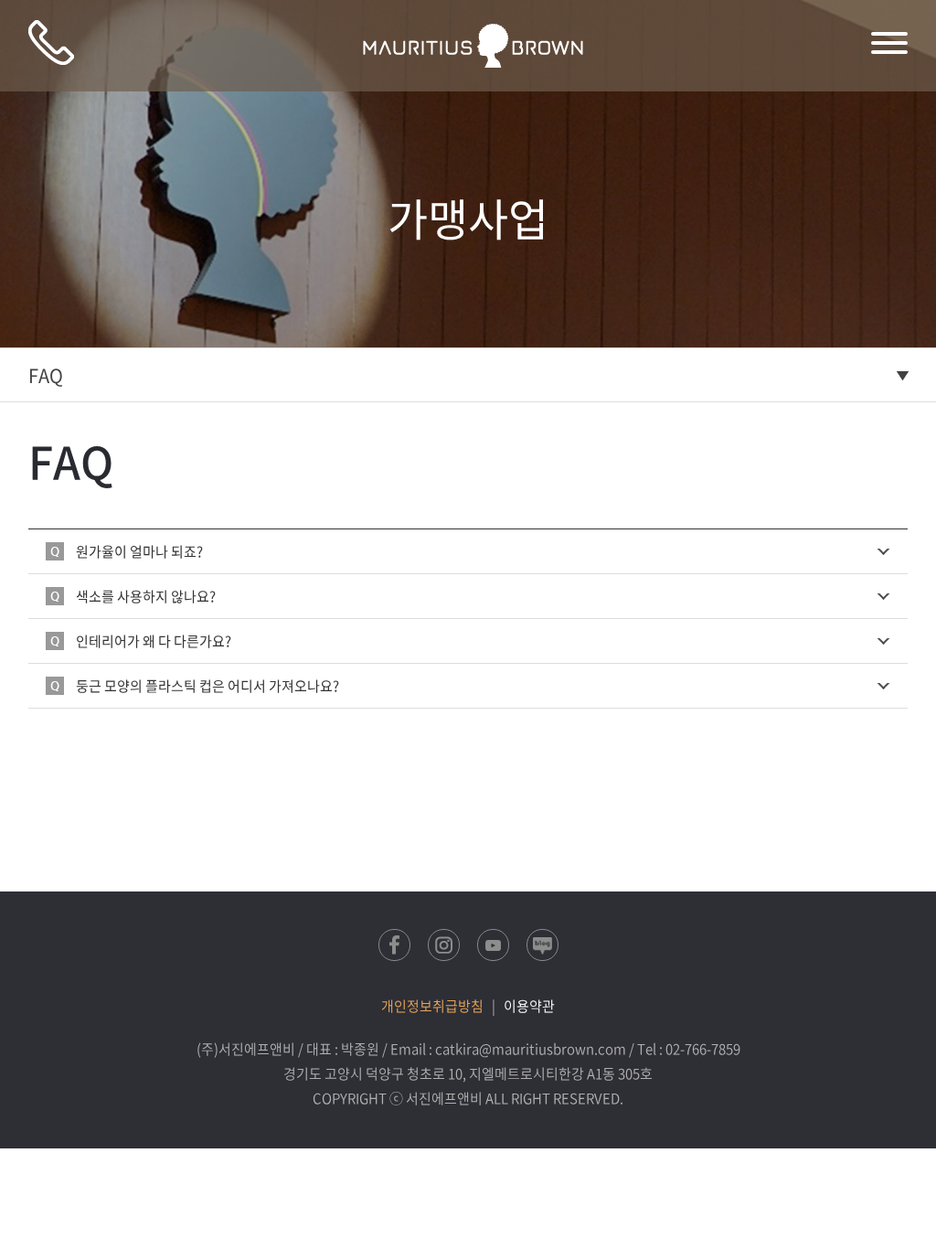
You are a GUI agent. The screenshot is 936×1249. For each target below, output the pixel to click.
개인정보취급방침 (432, 1006)
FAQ (45, 375)
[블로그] (542, 945)
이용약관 (529, 1006)
